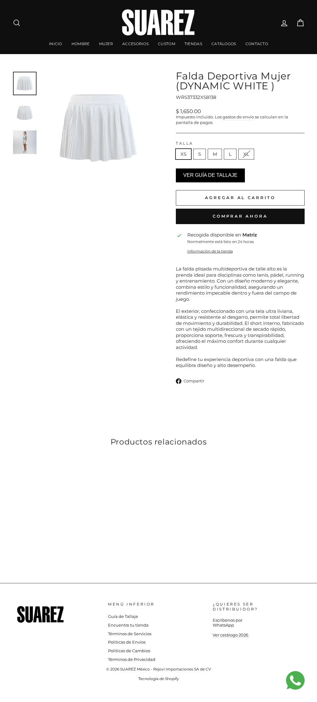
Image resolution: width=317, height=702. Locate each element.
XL (246, 154)
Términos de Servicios (129, 634)
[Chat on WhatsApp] (298, 683)
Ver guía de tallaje (210, 175)
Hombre (81, 43)
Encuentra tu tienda (128, 625)
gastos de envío (238, 117)
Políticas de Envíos (126, 642)
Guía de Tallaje (123, 616)
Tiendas (193, 43)
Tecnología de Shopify (158, 678)
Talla (184, 143)
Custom (166, 43)
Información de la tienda (210, 251)
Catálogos (223, 43)
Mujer (106, 43)
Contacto (256, 43)
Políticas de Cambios (129, 651)
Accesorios (135, 43)
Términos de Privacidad (131, 659)
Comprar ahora (240, 216)
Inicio (55, 43)
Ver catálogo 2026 (230, 635)
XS (183, 154)
